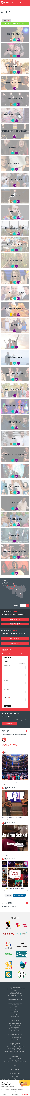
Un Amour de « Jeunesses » (15, 1048)
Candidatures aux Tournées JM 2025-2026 (15, 1062)
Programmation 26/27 (15, 1058)
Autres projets (15, 1043)
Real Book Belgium (15, 1049)
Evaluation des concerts (15, 1030)
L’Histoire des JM (15, 992)
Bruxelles (15, 1006)
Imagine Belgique (15, 1020)
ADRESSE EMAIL (8, 665)
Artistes (15, 1057)
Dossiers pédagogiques (15, 1029)
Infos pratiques (15, 1073)
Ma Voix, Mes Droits (15, 1045)
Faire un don (9, 724)
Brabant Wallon (15, 1004)
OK (27, 605)
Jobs (15, 1078)
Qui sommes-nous (15, 987)
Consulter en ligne (15, 619)
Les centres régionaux (15, 1003)
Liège (15, 1009)
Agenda (15, 1065)
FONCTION (7, 697)
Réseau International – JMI (15, 993)
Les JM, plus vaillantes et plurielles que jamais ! (15, 989)
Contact (15, 1075)
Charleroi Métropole (15, 1008)
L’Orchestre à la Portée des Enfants (15, 1046)
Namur (15, 1014)
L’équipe (15, 990)
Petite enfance (15, 1039)
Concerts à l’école (15, 1025)
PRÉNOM (6, 680)
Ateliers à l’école (15, 1027)
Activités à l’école (15, 1024)
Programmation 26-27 (15, 999)
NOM (5, 673)
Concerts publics (15, 1036)
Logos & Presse (15, 1076)
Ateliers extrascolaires (15, 1037)
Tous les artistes (15, 1060)
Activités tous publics (15, 1034)
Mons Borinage (15, 1013)
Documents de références (15, 995)
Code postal (16, 605)
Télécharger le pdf (15, 624)
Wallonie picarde (15, 1016)
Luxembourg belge (15, 1011)
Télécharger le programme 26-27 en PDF (15, 23)
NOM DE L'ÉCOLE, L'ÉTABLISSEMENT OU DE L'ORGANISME (14, 688)
